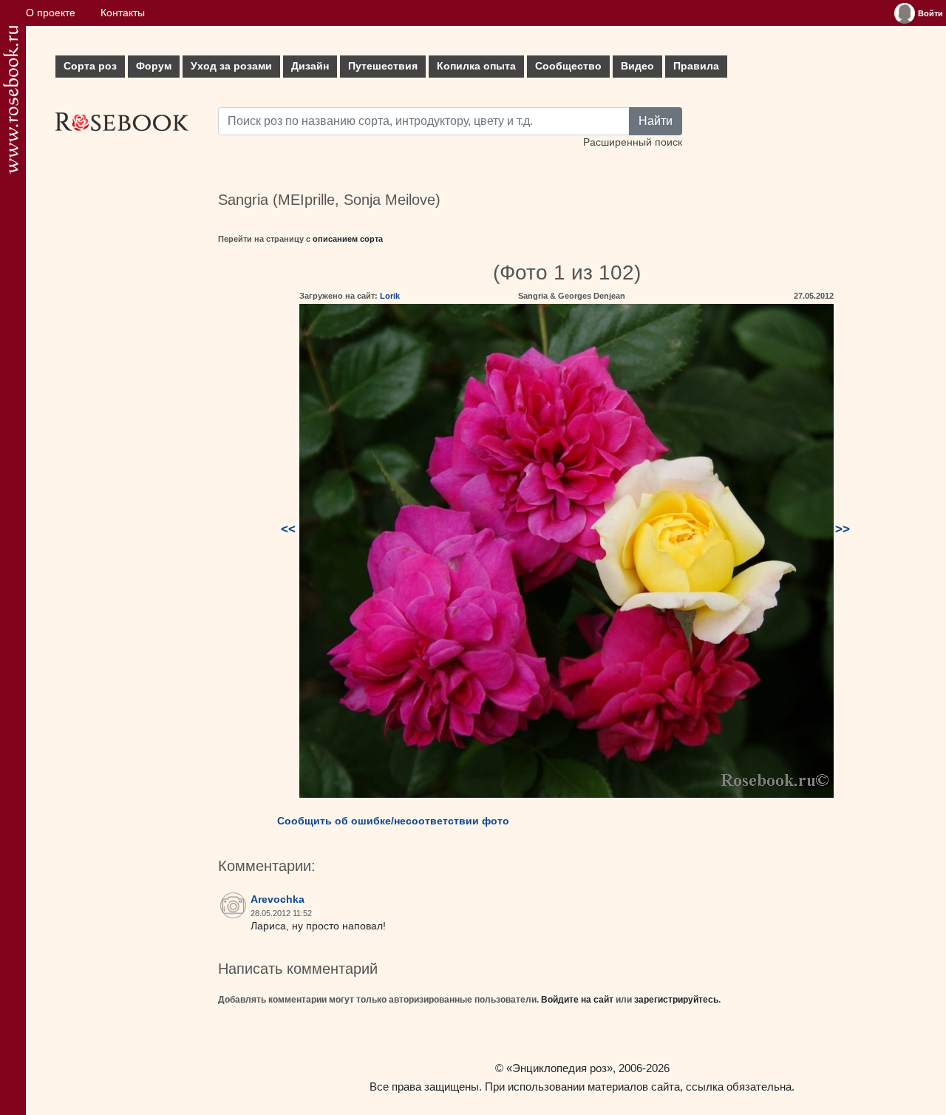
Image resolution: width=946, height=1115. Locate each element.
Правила (696, 66)
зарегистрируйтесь (676, 999)
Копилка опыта (476, 66)
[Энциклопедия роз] (10, 99)
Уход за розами (231, 66)
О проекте (50, 12)
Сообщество (568, 66)
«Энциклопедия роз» (559, 1068)
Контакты (123, 12)
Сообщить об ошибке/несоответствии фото (393, 821)
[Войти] (904, 13)
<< (288, 529)
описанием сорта (348, 238)
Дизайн (310, 66)
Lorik (390, 295)
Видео (637, 66)
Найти (656, 121)
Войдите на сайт (577, 999)
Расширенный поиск (632, 142)
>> (842, 529)
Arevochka (277, 899)
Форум (153, 66)
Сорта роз (90, 66)
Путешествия (383, 66)
